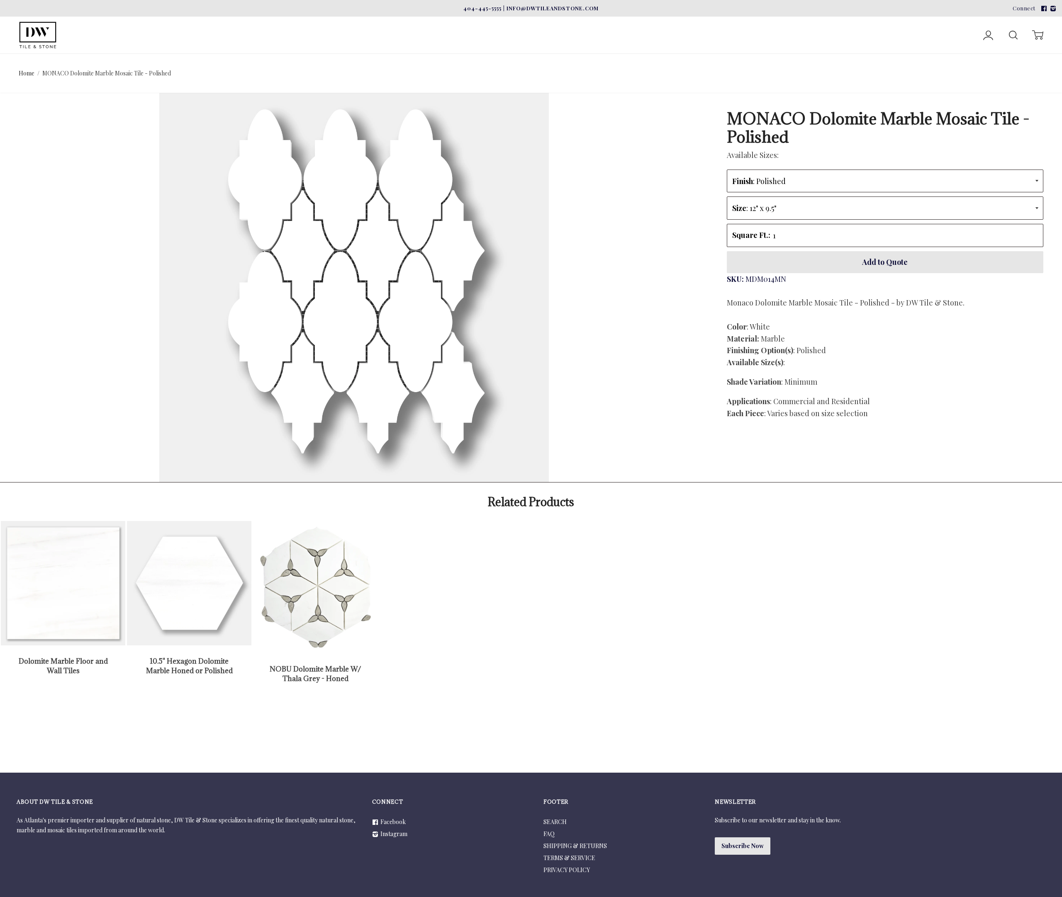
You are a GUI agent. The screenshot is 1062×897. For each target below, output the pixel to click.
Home (26, 73)
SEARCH (555, 822)
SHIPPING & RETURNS (575, 846)
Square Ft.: (751, 235)
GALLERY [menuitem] (458, 21)
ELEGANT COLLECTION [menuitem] (314, 21)
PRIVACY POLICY (566, 870)
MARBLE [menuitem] (89, 21)
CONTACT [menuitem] (507, 21)
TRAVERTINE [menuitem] (150, 21)
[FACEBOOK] (1043, 8)
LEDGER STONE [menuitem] (223, 21)
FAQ (549, 834)
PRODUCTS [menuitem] (398, 21)
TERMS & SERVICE (569, 858)
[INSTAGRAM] (1052, 8)
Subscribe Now (742, 846)
